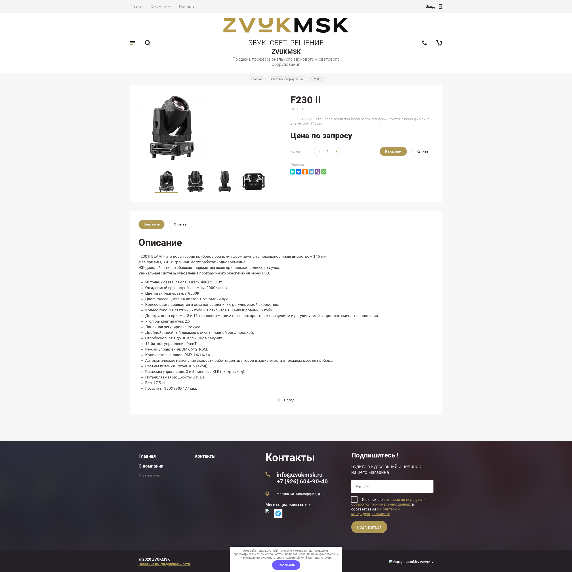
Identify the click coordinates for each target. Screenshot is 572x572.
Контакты (187, 6)
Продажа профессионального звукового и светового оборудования (286, 62)
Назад (289, 400)
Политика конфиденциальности (164, 564)
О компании (161, 6)
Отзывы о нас (150, 475)
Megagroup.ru (423, 561)
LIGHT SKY (298, 109)
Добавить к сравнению (430, 97)
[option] (210, 128)
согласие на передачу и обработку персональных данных (388, 501)
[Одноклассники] (305, 171)
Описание (151, 224)
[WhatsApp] (323, 171)
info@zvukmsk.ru (300, 474)
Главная (137, 6)
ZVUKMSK (286, 51)
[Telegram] (311, 171)
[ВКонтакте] (298, 171)
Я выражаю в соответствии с (388, 506)
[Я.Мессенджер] (292, 171)
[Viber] (317, 171)
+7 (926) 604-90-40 (302, 481)
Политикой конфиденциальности (375, 511)
